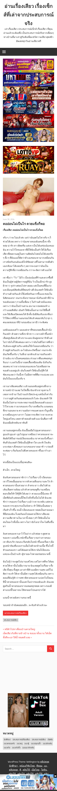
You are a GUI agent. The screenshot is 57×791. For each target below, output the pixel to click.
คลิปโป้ (21, 773)
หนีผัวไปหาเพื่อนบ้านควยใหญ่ (20, 629)
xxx (45, 765)
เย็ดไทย (35, 769)
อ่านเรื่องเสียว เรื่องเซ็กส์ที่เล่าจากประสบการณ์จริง (28, 14)
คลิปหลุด (13, 769)
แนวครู (19, 743)
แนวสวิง (7, 747)
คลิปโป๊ (26, 769)
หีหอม (39, 765)
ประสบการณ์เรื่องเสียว (21, 739)
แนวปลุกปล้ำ (36, 743)
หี (20, 769)
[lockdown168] (28, 782)
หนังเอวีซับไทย (27, 765)
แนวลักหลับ (47, 743)
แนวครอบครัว (9, 743)
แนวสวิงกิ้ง (16, 747)
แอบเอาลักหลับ (28, 747)
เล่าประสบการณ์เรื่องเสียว (15, 613)
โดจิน (44, 769)
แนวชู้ (26, 743)
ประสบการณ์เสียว (11, 620)
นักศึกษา (7, 739)
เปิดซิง (50, 739)
